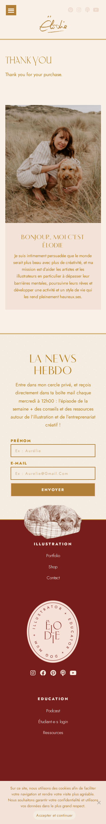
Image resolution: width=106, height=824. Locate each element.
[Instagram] (79, 10)
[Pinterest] (70, 10)
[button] (11, 10)
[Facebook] (43, 673)
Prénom (21, 441)
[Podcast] (63, 673)
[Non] (99, 802)
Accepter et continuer (54, 815)
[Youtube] (73, 673)
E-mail (19, 463)
